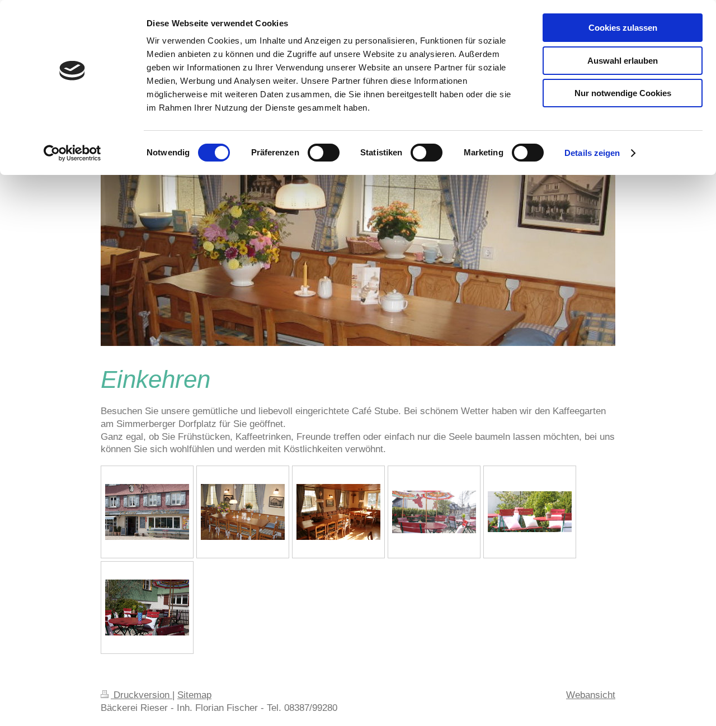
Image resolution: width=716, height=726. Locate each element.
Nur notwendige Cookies (622, 93)
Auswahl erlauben (622, 60)
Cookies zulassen (622, 27)
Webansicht (590, 695)
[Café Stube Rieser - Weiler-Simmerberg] (243, 512)
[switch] (324, 153)
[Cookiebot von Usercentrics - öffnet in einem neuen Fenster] (72, 153)
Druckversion (141, 695)
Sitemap (194, 695)
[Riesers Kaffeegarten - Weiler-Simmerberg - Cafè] (434, 512)
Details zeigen (592, 153)
